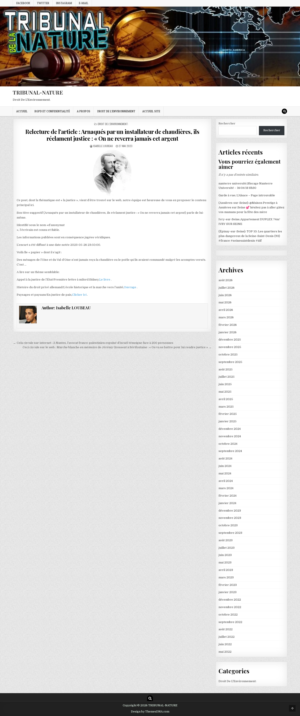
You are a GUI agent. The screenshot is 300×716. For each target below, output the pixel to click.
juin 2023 (225, 555)
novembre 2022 (230, 607)
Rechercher (227, 123)
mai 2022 (225, 651)
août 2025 (226, 369)
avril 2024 (226, 481)
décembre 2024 (230, 428)
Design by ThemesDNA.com (150, 711)
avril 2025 (226, 399)
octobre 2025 (228, 354)
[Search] (284, 111)
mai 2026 (225, 302)
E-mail (83, 3)
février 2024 (228, 495)
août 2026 (226, 280)
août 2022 (226, 629)
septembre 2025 (230, 362)
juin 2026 (225, 295)
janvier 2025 (228, 421)
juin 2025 (225, 384)
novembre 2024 (230, 436)
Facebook (23, 3)
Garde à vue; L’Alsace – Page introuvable (247, 195)
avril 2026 (226, 310)
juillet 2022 (227, 636)
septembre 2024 (230, 451)
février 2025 (228, 413)
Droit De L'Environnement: (113, 124)
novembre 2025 (230, 347)
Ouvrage (130, 287)
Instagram (64, 3)
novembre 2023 (230, 517)
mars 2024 (226, 488)
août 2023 (226, 540)
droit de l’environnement (116, 111)
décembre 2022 (230, 599)
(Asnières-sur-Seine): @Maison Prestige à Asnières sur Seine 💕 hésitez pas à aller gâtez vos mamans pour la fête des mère (251, 207)
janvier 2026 (228, 332)
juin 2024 (225, 466)
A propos (83, 111)
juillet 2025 (227, 376)
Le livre (105, 279)
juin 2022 (225, 644)
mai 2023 (225, 562)
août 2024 (225, 458)
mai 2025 (225, 391)
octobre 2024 (228, 443)
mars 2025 (226, 406)
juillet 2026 (227, 287)
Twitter (43, 3)
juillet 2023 (227, 547)
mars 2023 (226, 577)
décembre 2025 (230, 339)
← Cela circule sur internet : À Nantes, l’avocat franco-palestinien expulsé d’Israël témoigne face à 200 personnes (93, 342)
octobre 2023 (228, 525)
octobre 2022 (228, 614)
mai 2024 (225, 473)
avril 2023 (226, 570)
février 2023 (228, 585)
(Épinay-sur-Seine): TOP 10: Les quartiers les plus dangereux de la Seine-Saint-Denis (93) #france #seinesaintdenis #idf (250, 236)
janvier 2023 (228, 592)
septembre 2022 (230, 622)
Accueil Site (151, 111)
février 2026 (228, 324)
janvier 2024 (227, 503)
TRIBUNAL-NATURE (38, 92)
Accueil (21, 111)
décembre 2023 (230, 510)
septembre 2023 (230, 532)
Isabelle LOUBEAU (103, 146)
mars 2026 (226, 317)
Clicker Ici (79, 294)
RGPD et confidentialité (52, 111)
